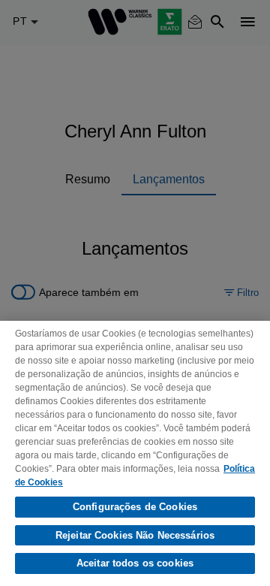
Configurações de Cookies (135, 506)
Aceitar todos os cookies (135, 563)
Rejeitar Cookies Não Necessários (135, 535)
